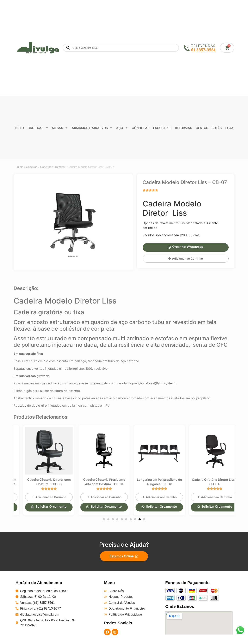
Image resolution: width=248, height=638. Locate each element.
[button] (104, 519)
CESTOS (202, 128)
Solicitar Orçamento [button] (43, 506)
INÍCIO (19, 128)
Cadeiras (31, 166)
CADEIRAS (35, 128)
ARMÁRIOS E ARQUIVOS (90, 128)
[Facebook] (107, 632)
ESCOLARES (162, 128)
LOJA (229, 128)
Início (19, 166)
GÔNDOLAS (140, 128)
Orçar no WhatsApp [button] (187, 247)
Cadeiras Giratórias (52, 166)
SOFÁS (217, 128)
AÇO (119, 128)
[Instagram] (115, 632)
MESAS (57, 128)
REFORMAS (183, 128)
